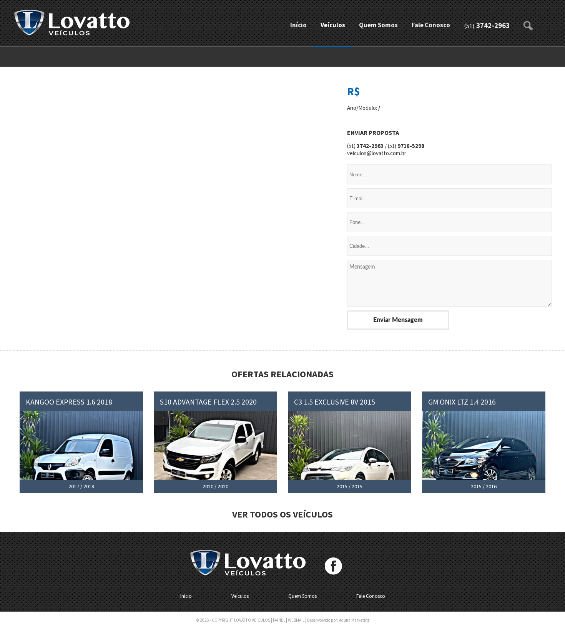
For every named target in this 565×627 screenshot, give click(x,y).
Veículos (333, 25)
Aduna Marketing (354, 620)
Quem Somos (378, 25)
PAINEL (279, 620)
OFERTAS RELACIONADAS (282, 374)
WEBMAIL (296, 620)
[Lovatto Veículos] (72, 23)
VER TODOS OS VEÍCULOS (282, 514)
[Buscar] (528, 23)
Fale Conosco (431, 25)
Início (298, 25)
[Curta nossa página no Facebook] (333, 566)
